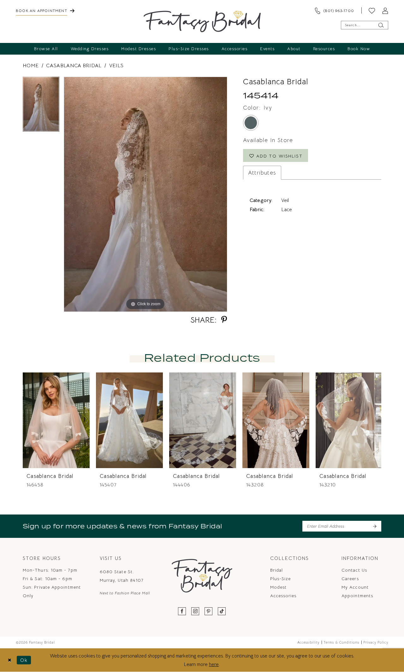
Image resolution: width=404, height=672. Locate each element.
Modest (278, 587)
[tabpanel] (41, 106)
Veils (116, 65)
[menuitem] (45, 10)
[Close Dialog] (9, 659)
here (214, 664)
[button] (385, 10)
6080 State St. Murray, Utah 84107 (122, 576)
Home (31, 65)
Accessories (283, 595)
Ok (24, 660)
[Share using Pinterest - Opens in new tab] (224, 320)
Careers (350, 578)
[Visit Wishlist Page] (371, 10)
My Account (355, 587)
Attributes (262, 172)
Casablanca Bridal (73, 65)
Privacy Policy (375, 642)
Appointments (357, 595)
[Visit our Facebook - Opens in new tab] (182, 611)
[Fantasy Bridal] (202, 21)
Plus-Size (280, 578)
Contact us (354, 570)
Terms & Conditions (341, 642)
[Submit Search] (380, 25)
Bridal (276, 570)
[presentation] (56, 420)
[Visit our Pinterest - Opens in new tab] (208, 611)
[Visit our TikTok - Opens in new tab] (221, 611)
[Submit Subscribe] (374, 526)
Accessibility (308, 642)
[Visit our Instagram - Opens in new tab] (195, 611)
